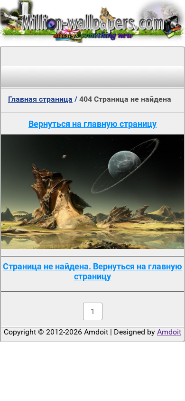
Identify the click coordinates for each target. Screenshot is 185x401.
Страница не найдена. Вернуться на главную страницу (92, 271)
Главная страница (40, 99)
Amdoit (169, 331)
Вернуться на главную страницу (92, 124)
